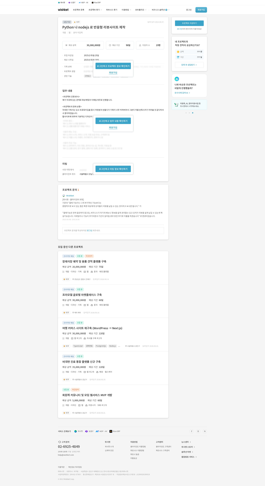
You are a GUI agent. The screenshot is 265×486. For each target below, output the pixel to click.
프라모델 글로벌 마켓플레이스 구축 (82, 295)
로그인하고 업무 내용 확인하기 (113, 120)
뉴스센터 (185, 442)
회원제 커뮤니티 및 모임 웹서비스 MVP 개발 (87, 395)
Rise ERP (116, 431)
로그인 (89, 230)
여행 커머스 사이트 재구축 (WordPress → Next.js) (92, 328)
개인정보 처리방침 (75, 467)
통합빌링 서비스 (187, 457)
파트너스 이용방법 (137, 450)
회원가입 (113, 72)
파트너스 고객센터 (163, 450)
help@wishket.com (66, 455)
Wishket (70, 195)
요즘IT (91, 431)
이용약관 (61, 467)
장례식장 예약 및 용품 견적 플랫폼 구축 (84, 261)
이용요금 (133, 458)
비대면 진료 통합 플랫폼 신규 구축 (81, 362)
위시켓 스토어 (187, 447)
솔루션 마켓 (186, 452)
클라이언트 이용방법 (138, 446)
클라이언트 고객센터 (163, 446)
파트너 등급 (134, 454)
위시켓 (80, 431)
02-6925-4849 (69, 447)
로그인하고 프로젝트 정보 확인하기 (113, 66)
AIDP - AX (103, 431)
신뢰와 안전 (109, 450)
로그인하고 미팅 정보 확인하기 (113, 169)
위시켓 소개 (109, 446)
